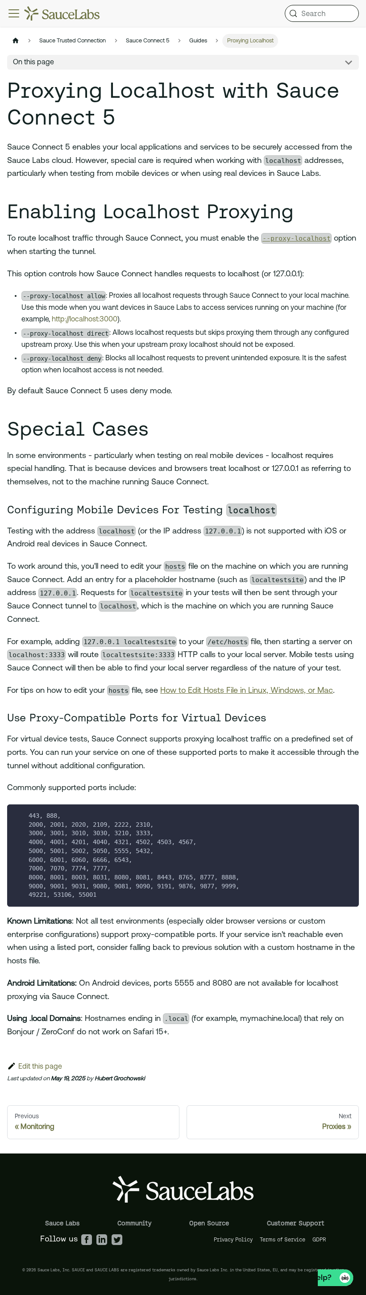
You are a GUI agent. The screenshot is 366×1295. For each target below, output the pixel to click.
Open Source (209, 1223)
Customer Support (295, 1223)
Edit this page (40, 1066)
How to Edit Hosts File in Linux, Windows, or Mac (246, 691)
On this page (33, 62)
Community (134, 1223)
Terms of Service (282, 1239)
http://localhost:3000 (84, 319)
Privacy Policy (233, 1239)
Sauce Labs (62, 1223)
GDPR (319, 1239)
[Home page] (15, 41)
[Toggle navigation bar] (14, 13)
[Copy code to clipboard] (348, 815)
